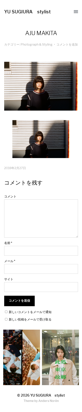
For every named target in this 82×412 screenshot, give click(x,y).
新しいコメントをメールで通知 (30, 312)
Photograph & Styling (36, 44)
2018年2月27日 (15, 168)
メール (9, 261)
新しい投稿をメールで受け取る (30, 319)
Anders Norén (48, 401)
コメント (10, 196)
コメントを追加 (67, 44)
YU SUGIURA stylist (27, 11)
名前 (8, 242)
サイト (8, 279)
